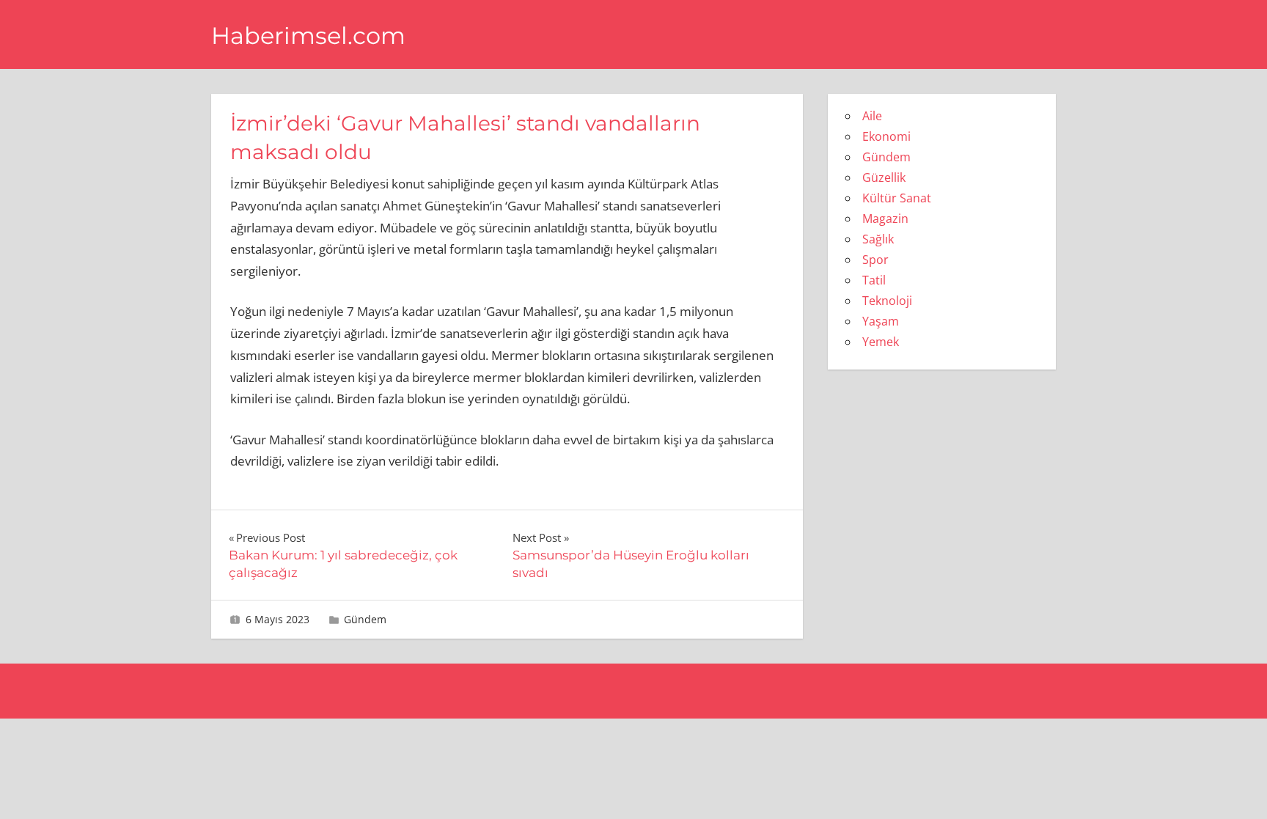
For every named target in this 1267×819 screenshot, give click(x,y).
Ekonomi (886, 136)
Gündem (365, 619)
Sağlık (878, 239)
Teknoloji (887, 301)
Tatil (874, 280)
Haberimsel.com (308, 35)
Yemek (880, 342)
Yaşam (880, 321)
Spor (875, 259)
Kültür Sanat (896, 198)
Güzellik (884, 177)
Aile (872, 116)
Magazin (885, 218)
